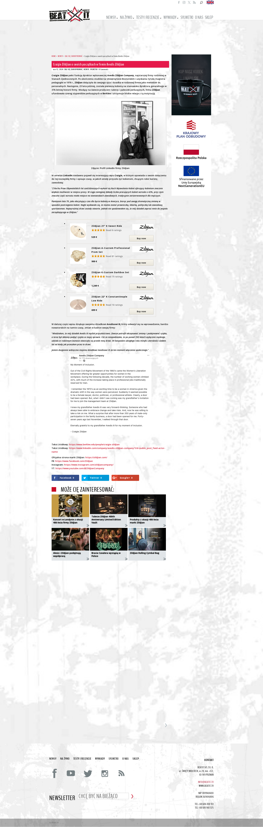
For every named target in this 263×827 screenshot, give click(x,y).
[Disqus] (110, 601)
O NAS (199, 18)
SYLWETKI (187, 18)
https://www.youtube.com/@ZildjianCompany (80, 468)
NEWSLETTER (62, 798)
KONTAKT (209, 760)
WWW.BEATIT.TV (206, 786)
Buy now (141, 238)
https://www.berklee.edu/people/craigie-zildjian (94, 444)
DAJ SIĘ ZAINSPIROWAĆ (74, 69)
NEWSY (111, 18)
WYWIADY (169, 18)
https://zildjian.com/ (96, 457)
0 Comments (103, 69)
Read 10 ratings (114, 304)
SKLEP (209, 18)
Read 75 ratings (114, 276)
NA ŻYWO (126, 18)
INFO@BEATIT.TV (206, 782)
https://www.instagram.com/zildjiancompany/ (88, 464)
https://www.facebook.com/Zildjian (74, 461)
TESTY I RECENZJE (147, 18)
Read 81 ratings (114, 256)
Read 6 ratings (113, 230)
